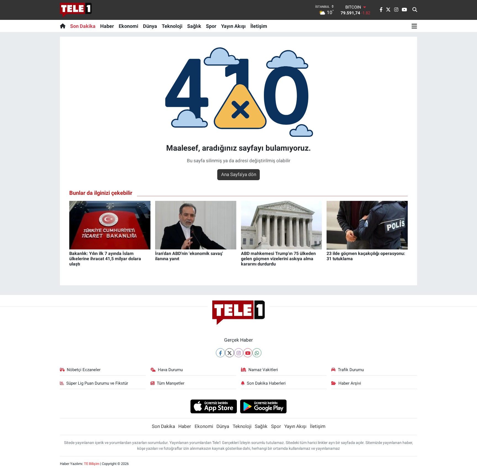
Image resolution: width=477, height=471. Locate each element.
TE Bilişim (91, 464)
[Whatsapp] (256, 352)
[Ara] (414, 10)
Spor (211, 26)
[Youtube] (247, 352)
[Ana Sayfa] (64, 26)
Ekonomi (128, 26)
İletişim (258, 26)
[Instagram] (238, 352)
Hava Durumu (170, 369)
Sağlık (194, 26)
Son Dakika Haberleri (266, 383)
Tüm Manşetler (170, 383)
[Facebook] (220, 352)
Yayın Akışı (233, 26)
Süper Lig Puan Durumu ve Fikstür (97, 383)
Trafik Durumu (351, 369)
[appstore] (213, 406)
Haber (107, 26)
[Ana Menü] (414, 26)
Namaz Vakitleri (263, 369)
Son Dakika (83, 26)
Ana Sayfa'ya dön (238, 174)
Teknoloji (172, 26)
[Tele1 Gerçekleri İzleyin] (76, 10)
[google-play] (263, 406)
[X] (229, 352)
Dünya (150, 26)
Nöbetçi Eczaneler (83, 369)
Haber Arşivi (349, 383)
